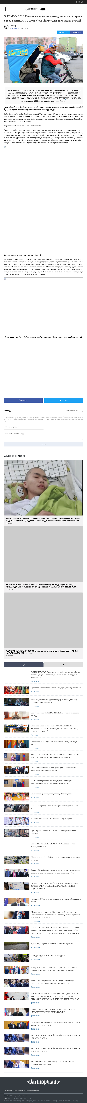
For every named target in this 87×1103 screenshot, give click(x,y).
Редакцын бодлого (18, 1090)
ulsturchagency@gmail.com (18, 1096)
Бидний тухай (8, 1090)
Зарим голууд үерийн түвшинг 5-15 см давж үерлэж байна (53, 944)
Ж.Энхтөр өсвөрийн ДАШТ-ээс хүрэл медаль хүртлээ (52, 819)
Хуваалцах (76, 32)
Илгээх (43, 444)
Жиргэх (64, 32)
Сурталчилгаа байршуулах (32, 1090)
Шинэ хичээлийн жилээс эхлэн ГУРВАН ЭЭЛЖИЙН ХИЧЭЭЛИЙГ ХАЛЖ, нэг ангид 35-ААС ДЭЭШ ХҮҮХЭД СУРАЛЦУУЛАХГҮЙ (54, 728)
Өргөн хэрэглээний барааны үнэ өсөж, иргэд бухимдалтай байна (56, 688)
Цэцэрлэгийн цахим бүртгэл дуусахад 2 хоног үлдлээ (51, 794)
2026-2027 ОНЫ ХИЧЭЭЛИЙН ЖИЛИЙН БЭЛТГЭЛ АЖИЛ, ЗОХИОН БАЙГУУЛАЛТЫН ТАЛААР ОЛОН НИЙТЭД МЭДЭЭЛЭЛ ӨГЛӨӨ (55, 886)
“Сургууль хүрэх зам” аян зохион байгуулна (48, 956)
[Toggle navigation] (8, 9)
